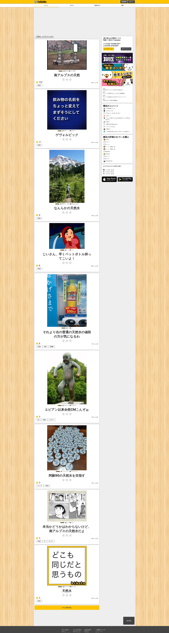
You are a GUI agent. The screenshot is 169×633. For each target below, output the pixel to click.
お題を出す (97, 5)
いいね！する (109, 170)
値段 (45, 346)
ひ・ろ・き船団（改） (110, 146)
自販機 (51, 346)
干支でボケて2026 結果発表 (110, 99)
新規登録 (123, 1)
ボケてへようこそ (126, 49)
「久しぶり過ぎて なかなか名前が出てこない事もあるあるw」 (117, 118)
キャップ (39, 485)
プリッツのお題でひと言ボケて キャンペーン (114, 96)
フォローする (109, 172)
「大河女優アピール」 (110, 108)
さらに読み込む (67, 607)
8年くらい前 (94, 82)
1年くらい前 (95, 344)
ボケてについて (99, 631)
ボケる (72, 5)
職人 (123, 5)
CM (38, 419)
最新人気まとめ (76, 631)
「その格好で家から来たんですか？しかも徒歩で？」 (118, 131)
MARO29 (107, 151)
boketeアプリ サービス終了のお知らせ (113, 89)
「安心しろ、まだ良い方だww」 (113, 113)
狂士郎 (107, 139)
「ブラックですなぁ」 (110, 126)
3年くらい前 (94, 215)
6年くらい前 (94, 142)
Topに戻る (128, 620)
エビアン (51, 419)
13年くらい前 (94, 266)
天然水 (39, 85)
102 (41, 82)
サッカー (51, 541)
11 (40, 142)
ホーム (46, 5)
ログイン (131, 1)
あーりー (107, 142)
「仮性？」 (108, 122)
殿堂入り (64, 631)
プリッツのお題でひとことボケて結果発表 (114, 92)
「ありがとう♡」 (109, 110)
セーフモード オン (108, 49)
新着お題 (86, 631)
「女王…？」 (108, 115)
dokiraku (107, 154)
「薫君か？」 (108, 129)
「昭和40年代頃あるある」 (111, 124)
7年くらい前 (95, 417)
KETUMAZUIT (108, 161)
